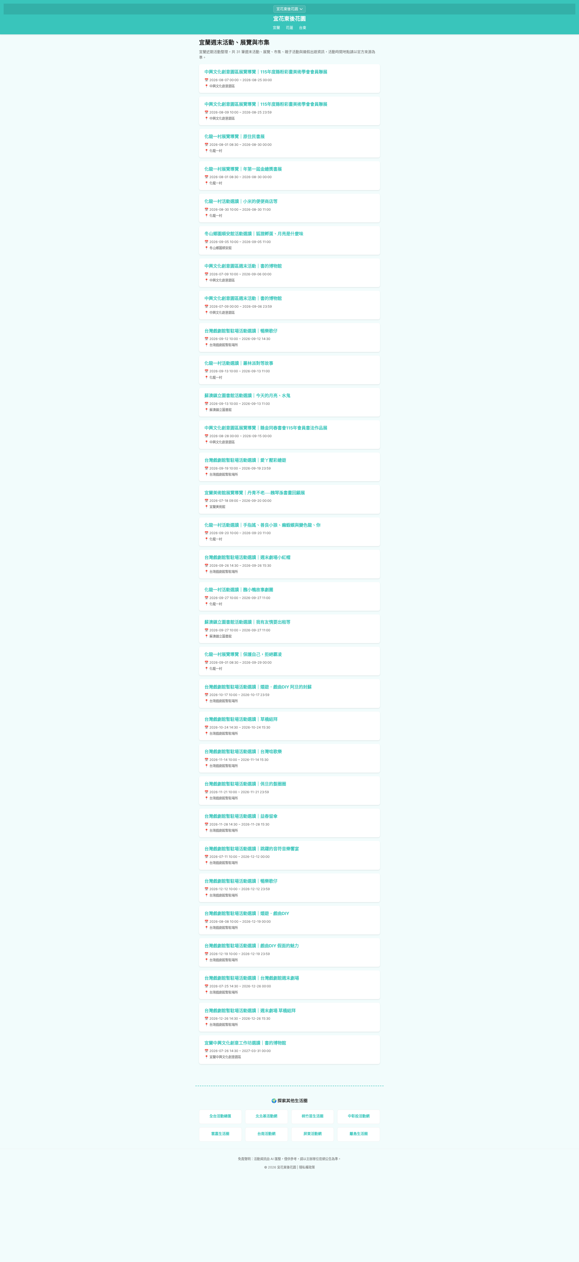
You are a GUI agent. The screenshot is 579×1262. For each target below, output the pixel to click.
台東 (302, 27)
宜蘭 (276, 27)
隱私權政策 (307, 1167)
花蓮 (289, 27)
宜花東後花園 (289, 18)
